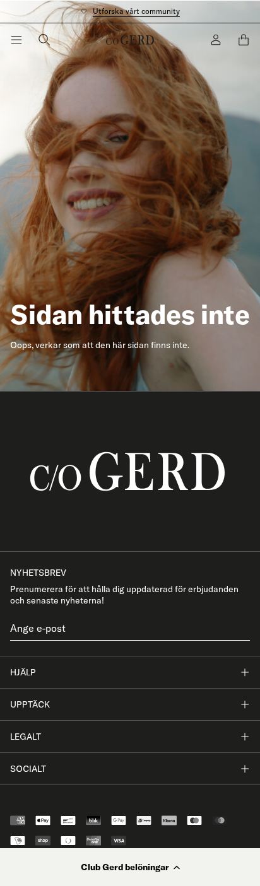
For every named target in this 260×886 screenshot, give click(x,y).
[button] (130, 867)
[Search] (44, 39)
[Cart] (243, 39)
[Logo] (130, 39)
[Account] (216, 39)
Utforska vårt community (136, 11)
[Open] (16, 39)
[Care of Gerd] (130, 471)
